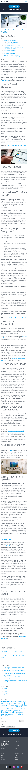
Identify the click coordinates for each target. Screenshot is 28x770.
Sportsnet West (10, 710)
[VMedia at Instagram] (14, 767)
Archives (3, 726)
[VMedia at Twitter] (10, 767)
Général (6, 693)
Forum (2, 753)
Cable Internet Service (5, 703)
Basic (6, 701)
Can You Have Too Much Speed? (12, 45)
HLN (14, 707)
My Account (17, 743)
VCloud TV (12, 714)
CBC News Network (16, 703)
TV (14, 712)
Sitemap (16, 759)
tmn (10, 712)
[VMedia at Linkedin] (18, 767)
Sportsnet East (18, 708)
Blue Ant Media (23, 701)
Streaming (15, 710)
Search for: (4, 721)
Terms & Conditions (18, 751)
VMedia (18, 714)
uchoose (4, 714)
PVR (8, 708)
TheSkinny (4, 712)
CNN (23, 703)
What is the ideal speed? (12, 42)
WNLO (2, 716)
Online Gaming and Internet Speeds (13, 52)
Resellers (16, 757)
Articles (5, 690)
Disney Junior (14, 705)
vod (22, 714)
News (5, 695)
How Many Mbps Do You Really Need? (13, 47)
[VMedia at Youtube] (21, 767)
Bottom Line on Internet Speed (12, 57)
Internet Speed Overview (10, 40)
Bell (18, 701)
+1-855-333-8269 (13, 10)
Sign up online (14, 6)
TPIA (12, 712)
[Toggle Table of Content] (2, 39)
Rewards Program (18, 745)
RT (11, 708)
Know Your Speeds (8, 44)
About (2, 751)
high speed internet (9, 707)
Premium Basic (3, 708)
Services (2, 759)
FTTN (19, 705)
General (6, 691)
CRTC (8, 704)
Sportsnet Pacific (4, 710)
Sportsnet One (23, 708)
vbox (9, 714)
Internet (19, 707)
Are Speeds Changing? (9, 53)
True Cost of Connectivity (10, 48)
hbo (21, 705)
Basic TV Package (11, 701)
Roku (10, 708)
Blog (2, 755)
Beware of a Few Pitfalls (10, 50)
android (3, 701)
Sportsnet (14, 708)
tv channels (19, 712)
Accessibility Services (19, 753)
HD (23, 705)
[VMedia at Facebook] (7, 767)
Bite (20, 701)
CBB (10, 703)
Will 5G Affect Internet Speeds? (11, 55)
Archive (5, 688)
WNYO (6, 716)
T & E (19, 710)
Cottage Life (3, 705)
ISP (23, 707)
